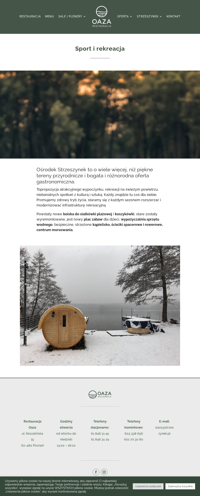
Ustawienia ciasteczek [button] (148, 486)
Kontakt (173, 16)
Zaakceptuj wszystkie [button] (180, 486)
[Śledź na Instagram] (104, 472)
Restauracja (30, 16)
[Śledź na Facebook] (96, 472)
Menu (49, 16)
